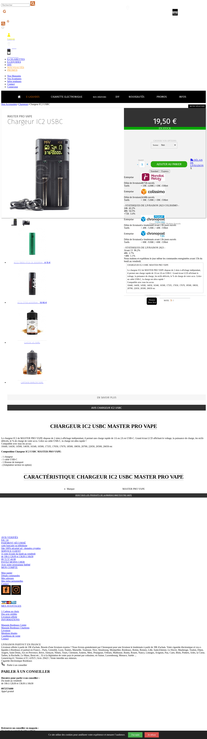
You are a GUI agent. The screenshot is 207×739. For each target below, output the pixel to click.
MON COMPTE (9, 567)
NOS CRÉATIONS (99, 97)
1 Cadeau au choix (10, 611)
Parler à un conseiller (16, 665)
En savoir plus (106, 397)
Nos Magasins (14, 76)
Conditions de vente (10, 636)
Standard (154, 171)
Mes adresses (7, 578)
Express (165, 171)
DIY (9, 64)
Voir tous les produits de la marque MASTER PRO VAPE (103, 495)
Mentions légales (9, 633)
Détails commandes (10, 575)
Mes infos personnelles (12, 581)
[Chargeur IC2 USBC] (14, 225)
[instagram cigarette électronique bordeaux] (16, 594)
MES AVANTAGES (11, 606)
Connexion (12, 87)
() (188, 12)
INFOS (182, 96)
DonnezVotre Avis (152, 301)
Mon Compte (110, 13)
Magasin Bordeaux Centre (13, 625)
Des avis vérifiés (9, 614)
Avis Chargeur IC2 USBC (106, 407)
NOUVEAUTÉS (15, 67)
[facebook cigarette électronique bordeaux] (6, 594)
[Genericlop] (15, 16)
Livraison (5, 630)
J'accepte (135, 735)
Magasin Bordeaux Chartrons (15, 627)
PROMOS (12, 70)
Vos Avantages (14, 78)
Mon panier (6, 573)
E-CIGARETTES (16, 59)
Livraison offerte (9, 617)
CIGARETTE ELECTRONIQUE (66, 96)
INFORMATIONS (10, 619)
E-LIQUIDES (14, 62)
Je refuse (152, 735)
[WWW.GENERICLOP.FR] (20, 96)
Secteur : (156, 145)
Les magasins (129, 13)
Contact (11, 84)
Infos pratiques (14, 81)
